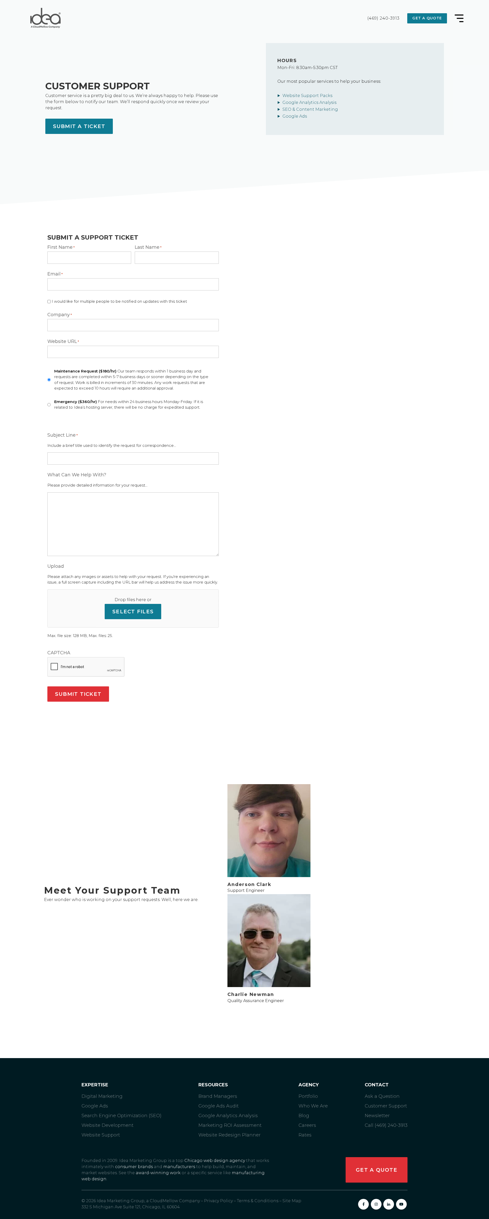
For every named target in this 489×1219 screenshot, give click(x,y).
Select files (133, 611)
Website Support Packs (307, 95)
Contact (377, 1085)
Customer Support (386, 1106)
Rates (304, 1135)
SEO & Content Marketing (310, 109)
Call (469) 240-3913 (386, 1125)
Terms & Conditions (257, 1200)
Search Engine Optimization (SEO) (121, 1115)
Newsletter (377, 1115)
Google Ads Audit (218, 1106)
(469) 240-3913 (383, 18)
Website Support (101, 1135)
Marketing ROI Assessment (230, 1125)
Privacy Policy (218, 1200)
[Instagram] (376, 1204)
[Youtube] (401, 1204)
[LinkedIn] (388, 1204)
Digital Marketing (102, 1096)
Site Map (291, 1200)
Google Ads (294, 116)
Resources (213, 1085)
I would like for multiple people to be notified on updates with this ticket (119, 301)
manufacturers (179, 1166)
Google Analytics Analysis (309, 102)
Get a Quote (427, 18)
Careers (307, 1125)
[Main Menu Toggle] (459, 18)
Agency (308, 1085)
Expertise (95, 1085)
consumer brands (134, 1166)
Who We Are (313, 1106)
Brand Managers (217, 1096)
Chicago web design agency (214, 1160)
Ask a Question (382, 1096)
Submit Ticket (78, 694)
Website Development (107, 1125)
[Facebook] (363, 1204)
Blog (303, 1115)
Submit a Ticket (79, 126)
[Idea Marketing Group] (44, 18)
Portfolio (308, 1096)
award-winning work (158, 1172)
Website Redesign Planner (229, 1135)
